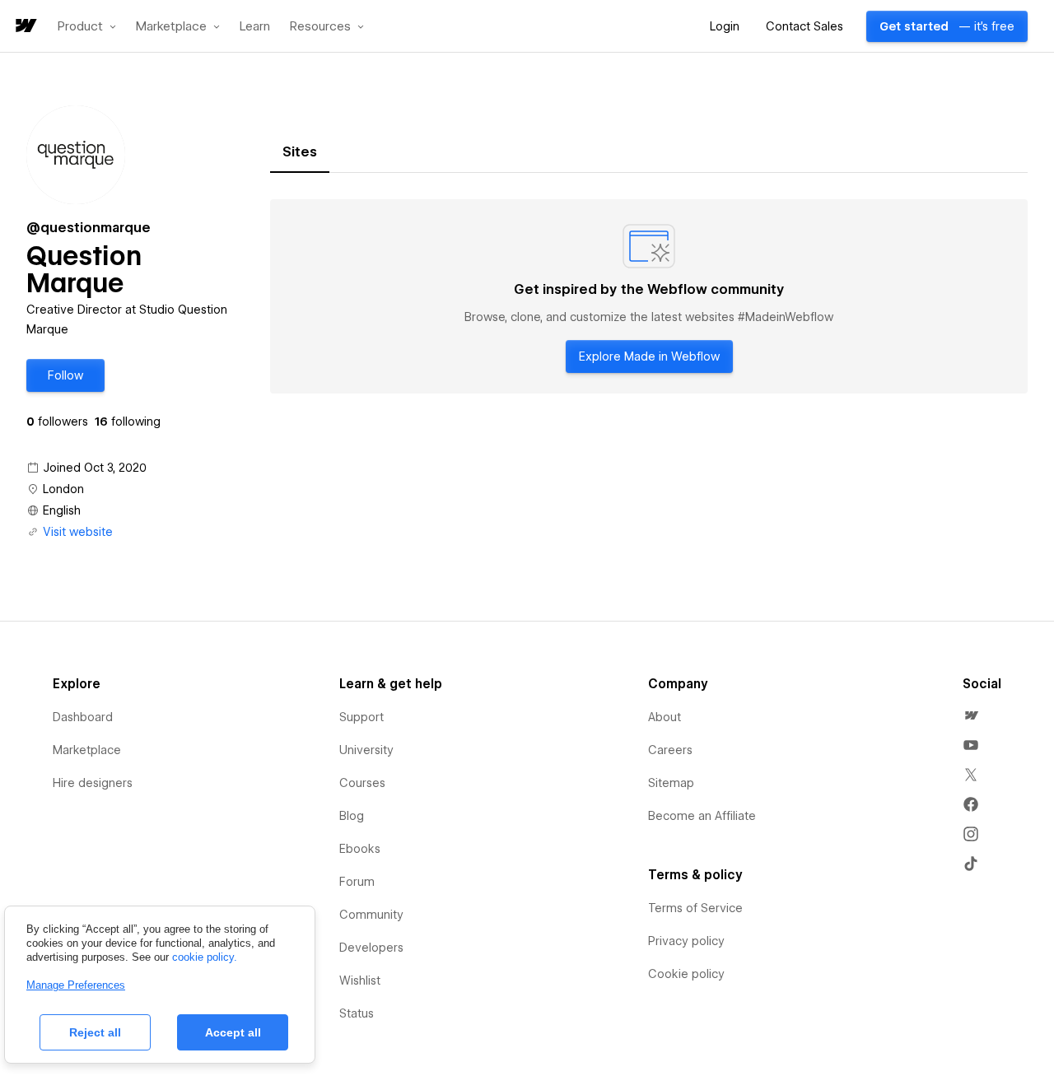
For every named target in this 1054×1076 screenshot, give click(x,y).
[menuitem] (971, 715)
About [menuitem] (664, 717)
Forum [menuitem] (357, 881)
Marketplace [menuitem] (87, 750)
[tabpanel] (649, 296)
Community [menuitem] (371, 914)
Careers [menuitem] (670, 750)
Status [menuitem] (356, 1013)
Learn (255, 27)
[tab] (299, 152)
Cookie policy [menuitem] (686, 974)
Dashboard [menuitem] (83, 717)
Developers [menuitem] (371, 947)
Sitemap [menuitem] (671, 783)
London (63, 489)
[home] (25, 26)
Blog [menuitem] (351, 815)
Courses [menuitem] (362, 783)
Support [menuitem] (361, 717)
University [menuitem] (366, 750)
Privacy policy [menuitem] (686, 941)
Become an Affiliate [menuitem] (702, 815)
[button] (87, 26)
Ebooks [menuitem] (359, 848)
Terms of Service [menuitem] (695, 908)
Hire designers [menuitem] (93, 783)
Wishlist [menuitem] (359, 980)
